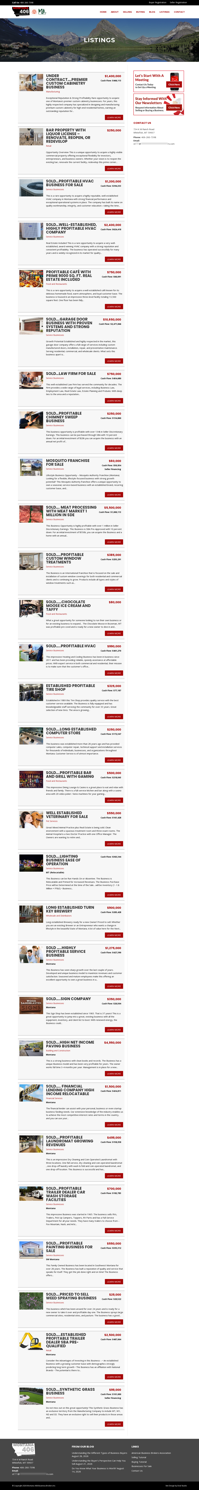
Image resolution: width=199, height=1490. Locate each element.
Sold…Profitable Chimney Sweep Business (64, 417)
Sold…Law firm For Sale (71, 373)
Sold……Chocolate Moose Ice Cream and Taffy (68, 605)
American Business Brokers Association (151, 1452)
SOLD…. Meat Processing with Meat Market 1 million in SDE (71, 511)
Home (103, 11)
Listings (165, 11)
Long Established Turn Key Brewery (70, 909)
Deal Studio (182, 1485)
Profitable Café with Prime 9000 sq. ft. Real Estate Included (69, 275)
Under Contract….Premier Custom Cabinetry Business (67, 81)
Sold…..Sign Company (68, 998)
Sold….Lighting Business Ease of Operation (63, 860)
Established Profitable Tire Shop (70, 687)
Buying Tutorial (139, 1461)
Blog (152, 11)
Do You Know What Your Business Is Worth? (94, 1468)
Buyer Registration (157, 2)
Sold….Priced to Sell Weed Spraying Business (71, 1296)
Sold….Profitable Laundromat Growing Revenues (69, 1141)
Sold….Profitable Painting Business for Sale (69, 1247)
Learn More (114, 117)
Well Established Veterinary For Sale (67, 814)
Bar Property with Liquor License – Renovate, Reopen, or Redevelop (68, 135)
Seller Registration (178, 2)
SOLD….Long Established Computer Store (71, 731)
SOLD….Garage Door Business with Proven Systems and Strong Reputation (69, 325)
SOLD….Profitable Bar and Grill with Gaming (70, 774)
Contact (179, 11)
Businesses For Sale (142, 1466)
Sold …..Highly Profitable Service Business (66, 951)
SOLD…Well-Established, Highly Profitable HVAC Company (71, 228)
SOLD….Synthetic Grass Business (70, 1391)
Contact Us (137, 1470)
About (115, 11)
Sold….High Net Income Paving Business (70, 1044)
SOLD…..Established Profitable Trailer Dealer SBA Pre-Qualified (66, 1340)
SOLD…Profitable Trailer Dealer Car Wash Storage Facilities (65, 1194)
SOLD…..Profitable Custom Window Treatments (65, 558)
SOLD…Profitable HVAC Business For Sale (70, 183)
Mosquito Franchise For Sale (67, 462)
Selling (127, 11)
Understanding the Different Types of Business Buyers (99, 1452)
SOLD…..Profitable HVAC (71, 646)
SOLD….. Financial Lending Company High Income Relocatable (70, 1090)
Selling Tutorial (139, 1457)
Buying (140, 11)
